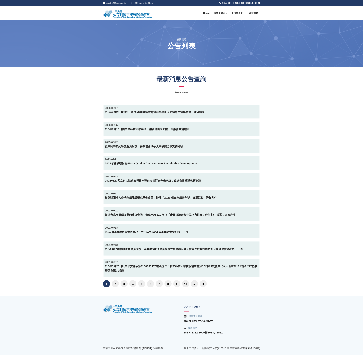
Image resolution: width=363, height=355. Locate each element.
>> (203, 284)
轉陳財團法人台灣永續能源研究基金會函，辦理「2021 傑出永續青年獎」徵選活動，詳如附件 (161, 197)
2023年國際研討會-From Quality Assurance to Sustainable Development (151, 163)
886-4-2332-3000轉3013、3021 (203, 332)
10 (185, 284)
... (194, 284)
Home (206, 13)
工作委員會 (237, 13)
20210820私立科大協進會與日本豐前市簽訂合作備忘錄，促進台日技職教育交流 (153, 180)
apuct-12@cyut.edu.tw (116, 3)
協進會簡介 (220, 13)
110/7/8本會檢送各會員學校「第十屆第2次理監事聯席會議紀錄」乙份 (146, 231)
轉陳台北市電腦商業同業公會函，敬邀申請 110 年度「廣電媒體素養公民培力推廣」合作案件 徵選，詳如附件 (170, 214)
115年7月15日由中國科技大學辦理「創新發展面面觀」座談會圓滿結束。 (148, 129)
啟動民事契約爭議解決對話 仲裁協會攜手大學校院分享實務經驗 (144, 146)
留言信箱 (253, 13)
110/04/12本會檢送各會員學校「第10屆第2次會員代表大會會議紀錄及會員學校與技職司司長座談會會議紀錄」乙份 (174, 249)
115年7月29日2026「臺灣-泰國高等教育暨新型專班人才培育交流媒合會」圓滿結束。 (156, 112)
